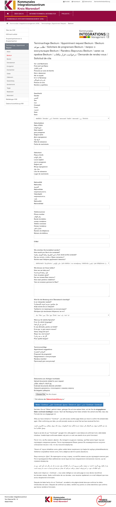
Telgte (9, 88)
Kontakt (67, 1)
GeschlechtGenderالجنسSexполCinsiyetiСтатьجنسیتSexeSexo (38, 104)
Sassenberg (10, 81)
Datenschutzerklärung (54, 399)
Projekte (66, 14)
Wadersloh (10, 92)
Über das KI (19, 14)
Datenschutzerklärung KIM (14, 103)
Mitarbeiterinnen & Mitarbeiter (42, 14)
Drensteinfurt (11, 62)
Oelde (9, 73)
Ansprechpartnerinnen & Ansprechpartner (14, 39)
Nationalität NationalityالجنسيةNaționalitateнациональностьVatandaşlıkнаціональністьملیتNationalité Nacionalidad (40, 192)
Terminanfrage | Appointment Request (53, 23)
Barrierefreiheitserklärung (102, 1)
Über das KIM (10, 30)
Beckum (9, 55)
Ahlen (8, 52)
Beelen (9, 59)
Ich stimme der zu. (50, 399)
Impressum (76, 1)
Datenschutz (88, 1)
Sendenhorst (11, 84)
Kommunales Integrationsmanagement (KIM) (25, 19)
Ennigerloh (10, 66)
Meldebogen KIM (11, 99)
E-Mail (36, 241)
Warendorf (10, 95)
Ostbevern (10, 77)
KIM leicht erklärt (11, 34)
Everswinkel (10, 70)
